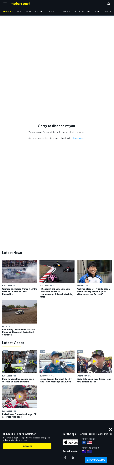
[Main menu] (5, 4)
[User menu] (108, 4)
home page (78, 138)
